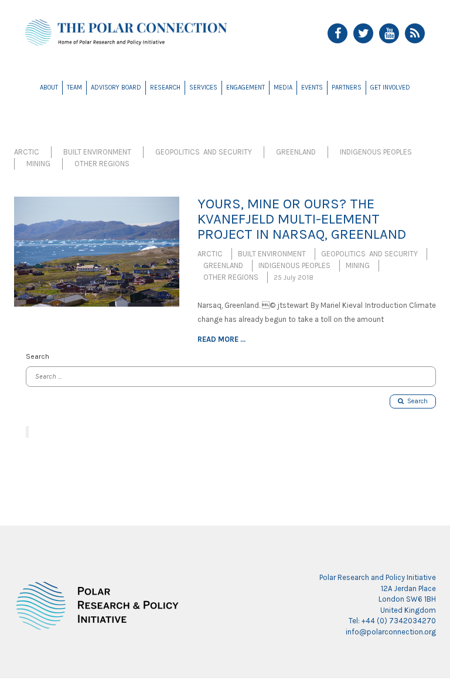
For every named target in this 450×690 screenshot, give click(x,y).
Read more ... (221, 339)
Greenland (296, 151)
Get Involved (390, 87)
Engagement (245, 87)
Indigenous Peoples (376, 151)
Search (416, 401)
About (49, 87)
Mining (38, 163)
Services (203, 87)
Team (74, 87)
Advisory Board (116, 87)
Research (165, 87)
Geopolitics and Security (203, 151)
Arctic (26, 151)
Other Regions (101, 163)
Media (283, 87)
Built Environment (97, 151)
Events (312, 87)
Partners (347, 87)
